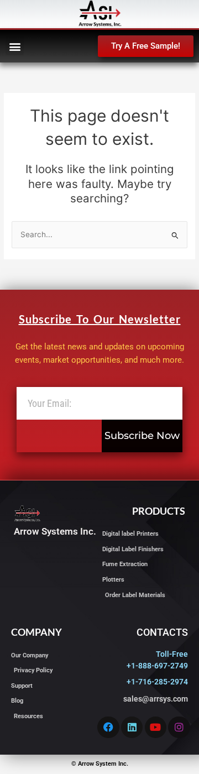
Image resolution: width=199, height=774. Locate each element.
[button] (15, 46)
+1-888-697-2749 (157, 665)
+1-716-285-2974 (157, 681)
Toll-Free (172, 654)
